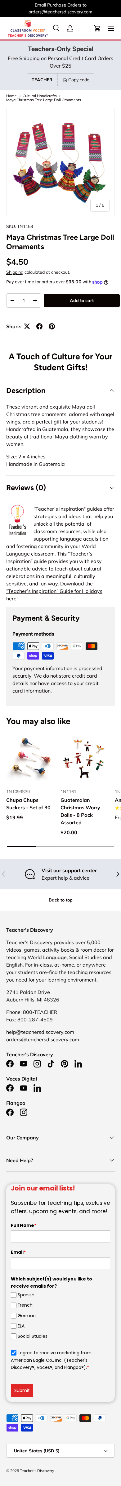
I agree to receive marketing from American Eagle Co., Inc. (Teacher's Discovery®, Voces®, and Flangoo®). (51, 1360)
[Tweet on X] (27, 326)
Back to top (61, 900)
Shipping (14, 272)
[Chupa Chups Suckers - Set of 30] (30, 758)
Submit (22, 1390)
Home (11, 96)
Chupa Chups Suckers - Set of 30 (28, 804)
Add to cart (82, 300)
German (27, 1316)
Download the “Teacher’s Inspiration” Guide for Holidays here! (54, 591)
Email (18, 1252)
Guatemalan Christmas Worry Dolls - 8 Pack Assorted (80, 811)
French (25, 1305)
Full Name (23, 1225)
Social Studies (32, 1336)
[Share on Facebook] (39, 326)
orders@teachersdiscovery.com (60, 12)
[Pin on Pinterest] (52, 326)
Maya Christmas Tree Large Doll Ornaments (43, 100)
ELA (21, 1326)
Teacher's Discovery (37, 1470)
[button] (97, 28)
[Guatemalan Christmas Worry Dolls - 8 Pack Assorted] (84, 758)
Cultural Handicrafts (40, 96)
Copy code (78, 80)
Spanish (26, 1295)
